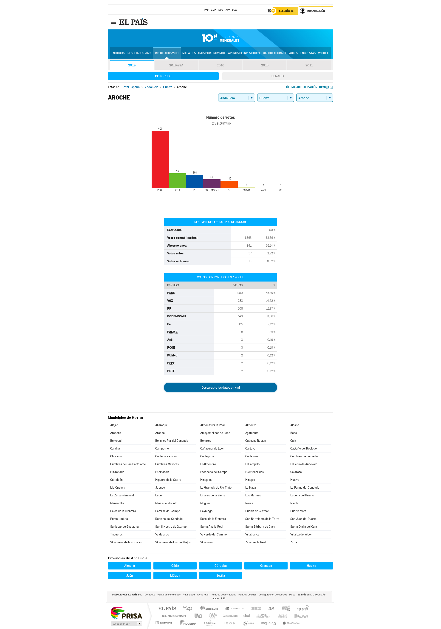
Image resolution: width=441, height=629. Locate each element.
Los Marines (253, 495)
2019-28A (176, 65)
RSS (223, 598)
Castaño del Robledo (303, 448)
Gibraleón (116, 479)
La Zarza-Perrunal (122, 495)
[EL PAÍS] (134, 22)
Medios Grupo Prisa (126, 623)
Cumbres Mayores (167, 464)
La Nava (250, 487)
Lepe (158, 495)
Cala (293, 440)
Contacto (150, 594)
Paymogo (206, 511)
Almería (129, 565)
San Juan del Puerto (303, 519)
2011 (309, 65)
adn (284, 609)
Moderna (187, 623)
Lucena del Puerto (302, 495)
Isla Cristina (117, 487)
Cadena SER (255, 609)
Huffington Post (173, 616)
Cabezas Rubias (255, 440)
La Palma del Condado (304, 487)
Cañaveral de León (212, 448)
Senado (277, 76)
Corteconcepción (166, 456)
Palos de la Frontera (123, 511)
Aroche (160, 433)
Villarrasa (206, 542)
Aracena (115, 433)
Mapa (186, 53)
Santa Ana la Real (211, 526)
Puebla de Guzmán (257, 511)
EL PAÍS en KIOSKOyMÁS (311, 594)
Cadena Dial (247, 616)
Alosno (294, 425)
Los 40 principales (189, 609)
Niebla (294, 503)
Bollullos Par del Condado (171, 440)
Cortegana (207, 456)
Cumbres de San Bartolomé (128, 464)
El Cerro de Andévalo (303, 464)
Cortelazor (252, 456)
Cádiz (175, 565)
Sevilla (220, 575)
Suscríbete (286, 10)
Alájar (114, 425)
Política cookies (247, 594)
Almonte (250, 425)
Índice (215, 598)
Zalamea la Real (255, 542)
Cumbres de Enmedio (304, 456)
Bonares (205, 440)
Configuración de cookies (273, 594)
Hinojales (206, 479)
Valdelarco (162, 534)
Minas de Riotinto (166, 503)
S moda (248, 623)
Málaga (175, 575)
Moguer (205, 503)
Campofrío (162, 448)
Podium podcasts (209, 623)
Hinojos (250, 479)
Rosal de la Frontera (213, 519)
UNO (199, 616)
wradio (212, 616)
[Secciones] (113, 22)
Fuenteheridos (254, 472)
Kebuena (297, 616)
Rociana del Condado (169, 519)
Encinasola (162, 472)
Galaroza (296, 472)
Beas (293, 433)
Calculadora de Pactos (280, 53)
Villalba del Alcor (301, 534)
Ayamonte (251, 433)
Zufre (293, 542)
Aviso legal (203, 594)
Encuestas (308, 53)
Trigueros (116, 534)
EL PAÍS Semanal (264, 616)
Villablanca (252, 534)
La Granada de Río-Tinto (216, 487)
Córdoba (221, 565)
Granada (266, 565)
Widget (323, 53)
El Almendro (208, 464)
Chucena (116, 456)
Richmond (164, 623)
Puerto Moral (298, 511)
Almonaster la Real (212, 425)
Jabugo (160, 487)
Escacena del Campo (213, 472)
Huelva (294, 479)
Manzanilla (117, 503)
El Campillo (252, 464)
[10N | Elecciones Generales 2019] (220, 38)
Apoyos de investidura (244, 53)
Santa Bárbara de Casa (260, 526)
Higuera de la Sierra (168, 479)
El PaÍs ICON (229, 623)
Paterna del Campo (167, 511)
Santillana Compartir (234, 609)
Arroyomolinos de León (215, 433)
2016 (220, 65)
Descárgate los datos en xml (220, 387)
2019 (132, 65)
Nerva (249, 503)
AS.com (269, 609)
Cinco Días (229, 616)
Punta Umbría (119, 519)
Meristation (290, 623)
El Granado (117, 472)
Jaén (129, 575)
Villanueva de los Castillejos (173, 542)
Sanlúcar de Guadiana (124, 526)
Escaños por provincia (209, 53)
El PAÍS (167, 609)
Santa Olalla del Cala (303, 526)
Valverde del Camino (213, 534)
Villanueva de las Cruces (126, 542)
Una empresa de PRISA (126, 612)
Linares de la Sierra (213, 495)
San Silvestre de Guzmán (171, 526)
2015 (265, 65)
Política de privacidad (224, 594)
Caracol (301, 609)
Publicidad (189, 594)
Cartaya (250, 448)
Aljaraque (161, 425)
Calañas (115, 448)
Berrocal (116, 440)
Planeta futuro (280, 616)
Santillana (210, 609)
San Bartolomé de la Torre (262, 519)
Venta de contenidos (169, 594)
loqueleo (268, 623)
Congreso (163, 76)
